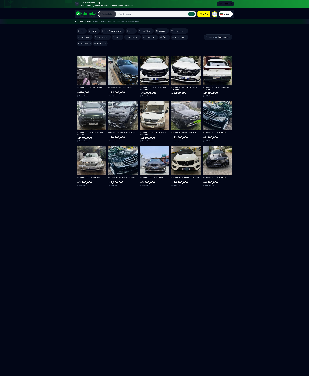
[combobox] (156, 14)
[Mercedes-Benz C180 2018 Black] (217, 167)
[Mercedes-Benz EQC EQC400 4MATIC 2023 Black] (91, 122)
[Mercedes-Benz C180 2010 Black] (154, 167)
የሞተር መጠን (132, 37)
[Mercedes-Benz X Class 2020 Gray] (186, 122)
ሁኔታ (131, 31)
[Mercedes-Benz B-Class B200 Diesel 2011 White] (154, 122)
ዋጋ (82, 31)
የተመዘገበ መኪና (179, 31)
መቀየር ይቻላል (179, 37)
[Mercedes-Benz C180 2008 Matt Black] (123, 167)
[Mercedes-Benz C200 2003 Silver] (91, 167)
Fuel (164, 37)
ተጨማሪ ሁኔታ (102, 37)
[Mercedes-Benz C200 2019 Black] (123, 77)
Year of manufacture (113, 31)
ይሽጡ (205, 14)
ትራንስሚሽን (146, 31)
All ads (80, 22)
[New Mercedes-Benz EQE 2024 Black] (123, 122)
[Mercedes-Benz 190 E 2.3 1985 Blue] (91, 77)
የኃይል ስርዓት (150, 37)
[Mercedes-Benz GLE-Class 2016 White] (186, 167)
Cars (89, 22)
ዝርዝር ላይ (100, 43)
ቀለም (117, 37)
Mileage (162, 31)
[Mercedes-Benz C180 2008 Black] (217, 122)
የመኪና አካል (85, 37)
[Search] (191, 14)
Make (94, 31)
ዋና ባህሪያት (84, 43)
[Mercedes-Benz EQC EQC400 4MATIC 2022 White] (154, 77)
